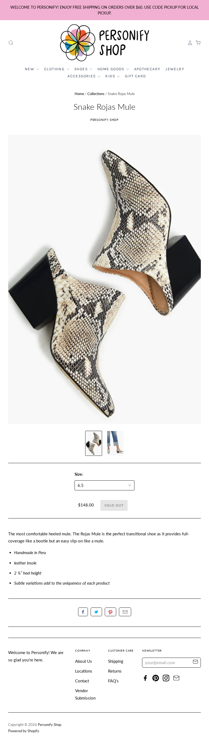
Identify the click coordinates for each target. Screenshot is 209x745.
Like (83, 611)
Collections (95, 93)
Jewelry (174, 69)
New (30, 69)
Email (125, 611)
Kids (110, 76)
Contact (82, 680)
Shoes (81, 69)
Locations (83, 670)
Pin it (110, 611)
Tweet (96, 611)
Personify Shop (104, 119)
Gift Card (135, 76)
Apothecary (147, 69)
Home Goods (111, 69)
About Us (83, 661)
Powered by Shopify (23, 731)
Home (79, 93)
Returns (115, 670)
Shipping (115, 661)
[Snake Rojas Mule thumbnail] (93, 443)
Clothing (55, 69)
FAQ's (113, 680)
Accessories (82, 76)
